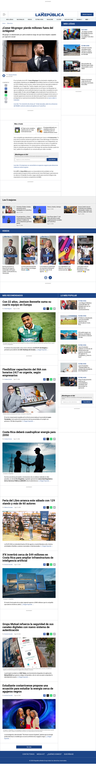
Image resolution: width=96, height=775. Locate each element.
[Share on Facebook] (6, 88)
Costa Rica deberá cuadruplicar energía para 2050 (29, 434)
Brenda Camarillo (8, 564)
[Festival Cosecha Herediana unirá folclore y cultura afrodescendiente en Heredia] (72, 50)
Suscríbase (69, 754)
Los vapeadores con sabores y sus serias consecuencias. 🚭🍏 (65, 268)
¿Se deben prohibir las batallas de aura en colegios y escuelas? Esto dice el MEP (87, 35)
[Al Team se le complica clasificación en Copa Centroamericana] (17, 130)
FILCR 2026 (9, 544)
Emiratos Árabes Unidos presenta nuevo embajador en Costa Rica (24, 208)
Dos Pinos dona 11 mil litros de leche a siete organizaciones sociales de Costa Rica (54, 219)
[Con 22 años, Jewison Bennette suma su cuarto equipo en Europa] (29, 327)
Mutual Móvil (8, 675)
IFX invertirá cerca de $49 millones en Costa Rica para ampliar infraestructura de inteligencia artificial (27, 557)
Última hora (10, 23)
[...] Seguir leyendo (41, 350)
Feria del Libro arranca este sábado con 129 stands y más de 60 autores (28, 502)
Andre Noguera (8, 308)
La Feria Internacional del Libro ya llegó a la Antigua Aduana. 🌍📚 (28, 268)
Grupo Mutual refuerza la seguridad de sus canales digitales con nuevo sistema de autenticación (27, 627)
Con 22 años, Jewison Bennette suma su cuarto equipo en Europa (26, 303)
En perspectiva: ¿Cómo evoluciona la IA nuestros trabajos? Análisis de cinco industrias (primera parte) (24, 220)
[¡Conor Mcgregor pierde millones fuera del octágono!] (30, 56)
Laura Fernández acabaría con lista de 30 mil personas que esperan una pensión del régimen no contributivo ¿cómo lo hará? (85, 352)
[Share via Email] (6, 98)
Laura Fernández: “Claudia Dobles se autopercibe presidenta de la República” (85, 368)
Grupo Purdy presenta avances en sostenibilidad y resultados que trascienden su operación (84, 384)
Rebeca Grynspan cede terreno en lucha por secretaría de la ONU (87, 82)
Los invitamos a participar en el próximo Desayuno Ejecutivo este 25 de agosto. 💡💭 (47, 269)
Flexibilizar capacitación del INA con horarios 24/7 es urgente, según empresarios (24, 372)
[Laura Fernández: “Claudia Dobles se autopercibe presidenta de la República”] (68, 367)
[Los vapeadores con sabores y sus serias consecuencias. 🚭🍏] (66, 250)
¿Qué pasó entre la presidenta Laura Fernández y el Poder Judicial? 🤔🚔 (83, 269)
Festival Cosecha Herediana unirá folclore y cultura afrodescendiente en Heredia (86, 51)
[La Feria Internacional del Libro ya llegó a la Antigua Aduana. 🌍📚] (29, 250)
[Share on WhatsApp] (6, 95)
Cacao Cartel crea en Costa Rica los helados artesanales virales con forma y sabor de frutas (85, 209)
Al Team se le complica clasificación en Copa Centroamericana (28, 129)
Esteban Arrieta (8, 379)
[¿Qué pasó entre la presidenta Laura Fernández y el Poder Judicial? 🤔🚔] (85, 250)
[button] (87, 14)
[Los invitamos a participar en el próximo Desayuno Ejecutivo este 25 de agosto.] (48, 250)
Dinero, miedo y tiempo (54, 207)
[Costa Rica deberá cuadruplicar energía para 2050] (29, 457)
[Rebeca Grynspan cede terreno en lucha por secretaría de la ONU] (72, 82)
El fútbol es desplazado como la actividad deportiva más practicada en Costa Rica (85, 321)
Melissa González (8, 507)
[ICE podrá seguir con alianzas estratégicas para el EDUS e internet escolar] (68, 335)
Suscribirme (52, 159)
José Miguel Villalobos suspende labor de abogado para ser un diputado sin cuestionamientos (85, 306)
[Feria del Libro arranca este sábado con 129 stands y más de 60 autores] (29, 526)
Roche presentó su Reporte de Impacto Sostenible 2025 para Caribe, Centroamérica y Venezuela (9, 270)
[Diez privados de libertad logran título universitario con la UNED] (72, 66)
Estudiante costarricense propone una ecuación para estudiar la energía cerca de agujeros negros (27, 688)
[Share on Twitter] (6, 92)
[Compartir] (6, 102)
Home (3, 23)
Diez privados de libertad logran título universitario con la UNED (87, 66)
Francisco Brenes (13, 74)
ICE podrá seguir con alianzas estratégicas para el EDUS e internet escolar (85, 335)
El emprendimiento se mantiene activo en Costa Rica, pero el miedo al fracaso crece (50, 130)
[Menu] (4, 14)
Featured (84, 29)
